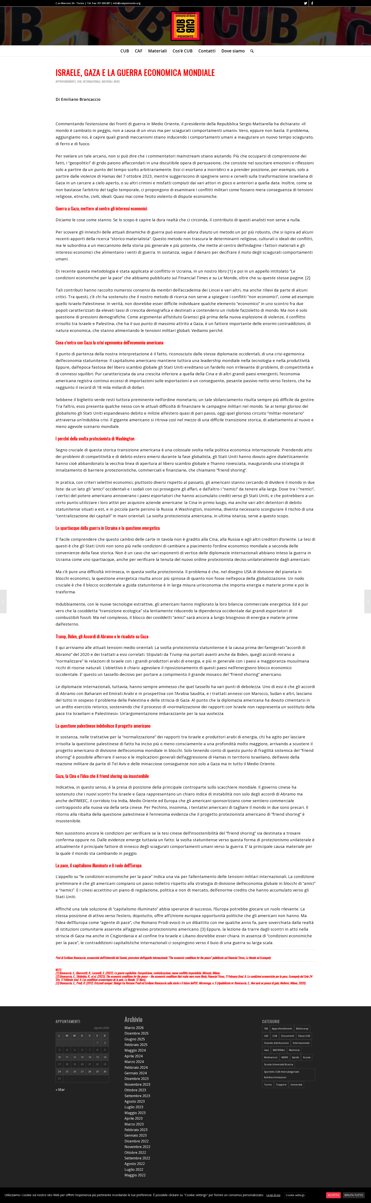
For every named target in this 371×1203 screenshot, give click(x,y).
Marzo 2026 (134, 1027)
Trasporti (281, 1084)
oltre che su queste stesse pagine (271, 277)
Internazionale (91, 81)
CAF (266, 1035)
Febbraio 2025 (136, 1044)
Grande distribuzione (276, 1042)
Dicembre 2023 (137, 1078)
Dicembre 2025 (137, 1033)
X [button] (367, 1191)
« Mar (60, 1089)
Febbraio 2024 (136, 1067)
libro (222, 271)
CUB (79, 81)
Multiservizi (270, 1057)
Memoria (294, 1050)
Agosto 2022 (135, 1163)
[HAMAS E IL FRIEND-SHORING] (367, 601)
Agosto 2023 (135, 1101)
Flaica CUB (304, 1035)
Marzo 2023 (134, 1124)
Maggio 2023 (135, 1112)
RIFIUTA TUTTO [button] (354, 1195)
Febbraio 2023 (136, 1129)
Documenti (287, 1035)
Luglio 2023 (134, 1107)
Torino (268, 1084)
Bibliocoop (302, 1028)
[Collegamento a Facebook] (312, 3)
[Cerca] (251, 51)
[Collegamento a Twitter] (306, 3)
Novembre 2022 (137, 1146)
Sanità (295, 1057)
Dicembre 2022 (137, 1141)
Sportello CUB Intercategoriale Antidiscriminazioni (281, 1074)
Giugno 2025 (135, 1039)
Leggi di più (273, 1195)
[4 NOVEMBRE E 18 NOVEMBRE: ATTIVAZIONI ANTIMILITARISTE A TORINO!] (3, 601)
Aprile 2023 (134, 1118)
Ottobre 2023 (135, 1090)
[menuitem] (125, 51)
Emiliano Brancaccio (74, 957)
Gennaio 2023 (136, 1135)
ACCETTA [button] (333, 1195)
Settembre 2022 (137, 1158)
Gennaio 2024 (136, 1073)
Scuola (306, 1057)
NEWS (117, 81)
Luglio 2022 (134, 1169)
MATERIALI (107, 81)
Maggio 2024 (135, 1050)
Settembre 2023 (137, 1095)
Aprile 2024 (134, 1056)
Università (296, 1084)
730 (266, 1028)
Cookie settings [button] (295, 1195)
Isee (266, 1050)
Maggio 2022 (135, 1175)
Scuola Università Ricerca (278, 1064)
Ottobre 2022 (135, 1152)
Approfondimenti (66, 81)
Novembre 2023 (137, 1084)
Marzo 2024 (134, 1061)
